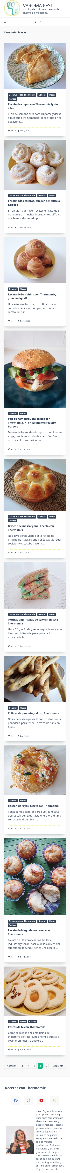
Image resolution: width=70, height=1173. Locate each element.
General (42, 94)
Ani (12, 131)
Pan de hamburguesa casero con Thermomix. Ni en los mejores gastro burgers (32, 422)
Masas (52, 94)
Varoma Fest (38, 5)
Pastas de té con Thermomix (26, 1027)
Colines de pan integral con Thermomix (33, 713)
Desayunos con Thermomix (22, 94)
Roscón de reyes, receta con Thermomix (33, 806)
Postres (12, 99)
